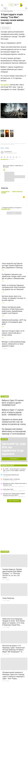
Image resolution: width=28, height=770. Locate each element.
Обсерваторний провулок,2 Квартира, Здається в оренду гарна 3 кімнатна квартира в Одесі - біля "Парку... (13, 675)
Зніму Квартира (8, 598)
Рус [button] (5, 8)
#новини (7, 148)
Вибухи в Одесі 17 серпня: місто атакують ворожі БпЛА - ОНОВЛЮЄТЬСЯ (13, 412)
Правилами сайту (5, 209)
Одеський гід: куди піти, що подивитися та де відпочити (14, 449)
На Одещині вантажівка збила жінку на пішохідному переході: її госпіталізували (14, 431)
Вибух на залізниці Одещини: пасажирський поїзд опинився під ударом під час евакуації (13, 287)
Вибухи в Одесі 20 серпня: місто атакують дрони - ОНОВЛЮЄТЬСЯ (13, 402)
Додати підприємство (14, 500)
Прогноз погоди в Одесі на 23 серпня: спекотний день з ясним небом (13, 333)
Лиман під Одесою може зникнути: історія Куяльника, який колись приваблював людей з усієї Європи (13, 310)
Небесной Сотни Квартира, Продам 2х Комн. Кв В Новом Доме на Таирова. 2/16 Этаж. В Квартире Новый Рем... (13, 622)
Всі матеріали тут (14, 459)
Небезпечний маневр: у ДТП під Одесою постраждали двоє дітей (14, 322)
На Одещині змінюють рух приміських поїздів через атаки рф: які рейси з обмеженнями (14, 276)
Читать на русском (5, 27)
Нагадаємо (5, 85)
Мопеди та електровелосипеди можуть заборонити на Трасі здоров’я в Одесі (13, 344)
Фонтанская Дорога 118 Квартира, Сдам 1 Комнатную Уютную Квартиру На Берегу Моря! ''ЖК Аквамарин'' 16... (13, 649)
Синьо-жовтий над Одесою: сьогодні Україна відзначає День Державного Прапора (12, 265)
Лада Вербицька (8, 151)
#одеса (2, 148)
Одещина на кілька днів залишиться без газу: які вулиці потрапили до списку (14, 421)
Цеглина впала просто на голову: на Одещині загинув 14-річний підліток (14, 298)
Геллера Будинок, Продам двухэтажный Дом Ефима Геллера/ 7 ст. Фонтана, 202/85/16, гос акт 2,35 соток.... (12, 573)
